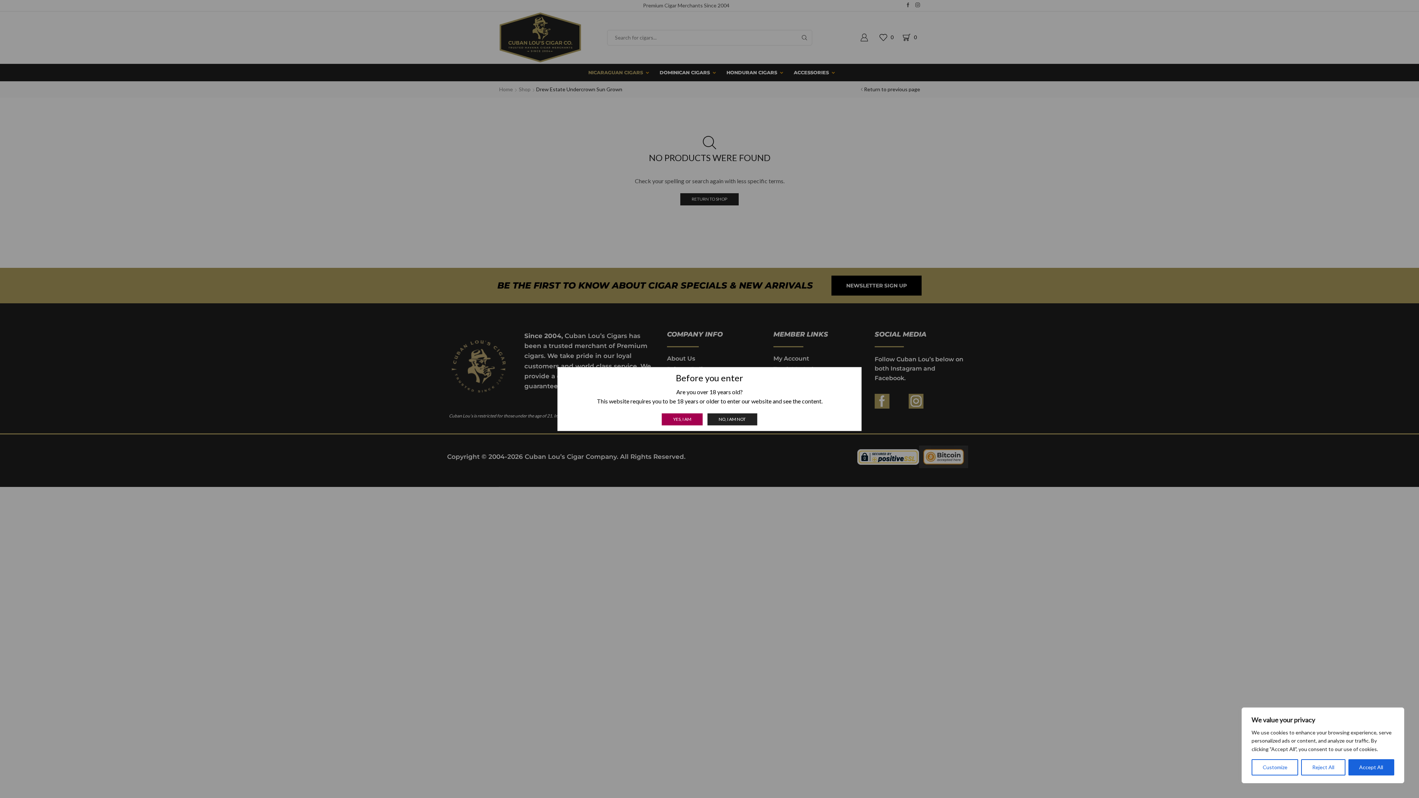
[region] (1323, 745)
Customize (1275, 767)
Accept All (1371, 767)
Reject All (1323, 767)
